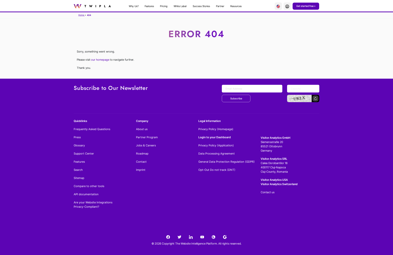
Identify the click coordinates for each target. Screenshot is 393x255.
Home (81, 15)
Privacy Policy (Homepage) (215, 129)
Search (78, 169)
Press (77, 137)
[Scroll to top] (385, 237)
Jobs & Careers (146, 145)
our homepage (100, 59)
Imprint (140, 169)
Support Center (84, 153)
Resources (236, 6)
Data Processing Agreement (216, 153)
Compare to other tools (89, 186)
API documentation (86, 194)
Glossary (79, 145)
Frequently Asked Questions (92, 129)
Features (149, 6)
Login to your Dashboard (214, 137)
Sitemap (79, 178)
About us (142, 129)
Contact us (267, 192)
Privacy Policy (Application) (216, 145)
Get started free (305, 6)
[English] (278, 6)
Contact (141, 161)
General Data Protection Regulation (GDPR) (226, 161)
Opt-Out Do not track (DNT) (216, 169)
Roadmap (142, 153)
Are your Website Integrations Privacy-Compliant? (93, 204)
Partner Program (147, 137)
